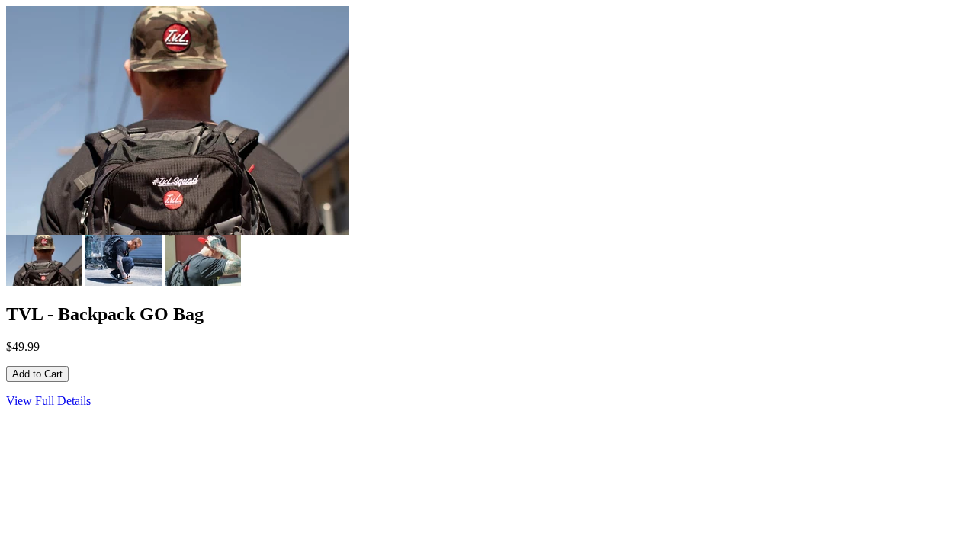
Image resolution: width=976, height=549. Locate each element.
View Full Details (48, 400)
